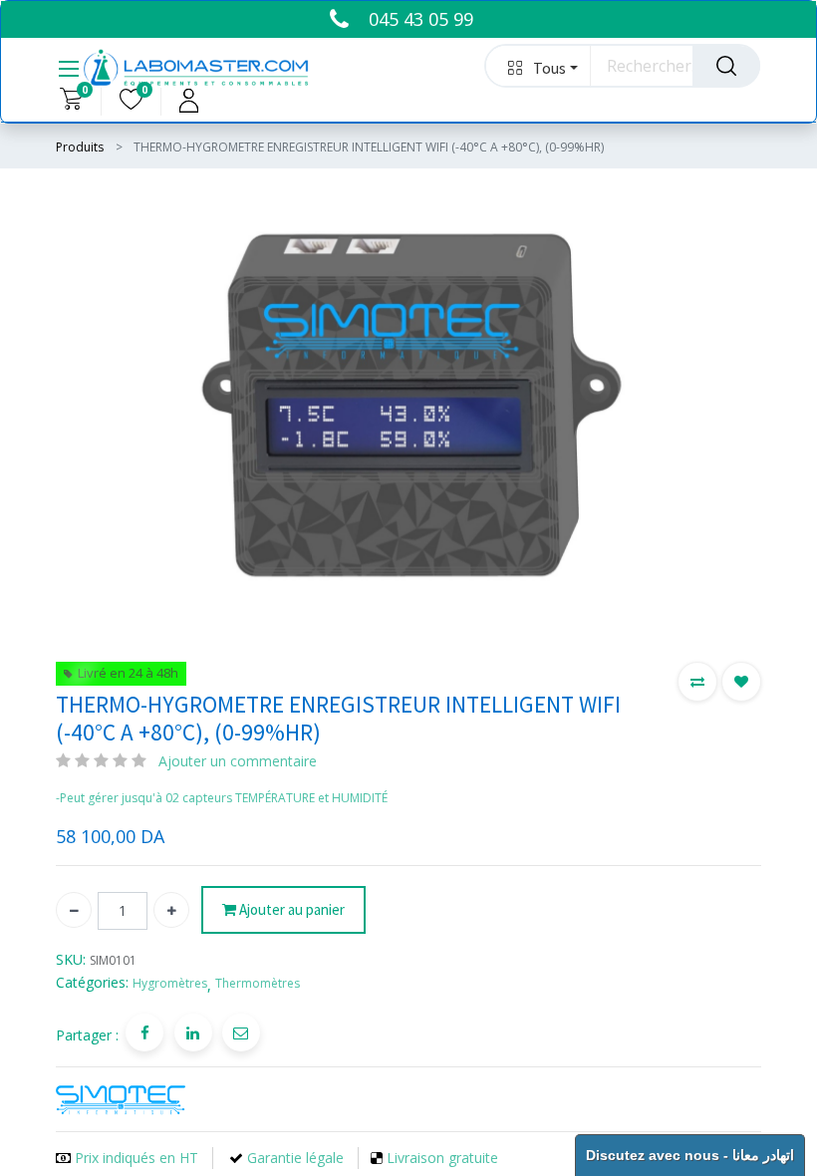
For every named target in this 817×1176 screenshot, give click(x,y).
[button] (538, 66)
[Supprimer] (74, 910)
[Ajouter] (171, 910)
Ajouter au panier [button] (290, 909)
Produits (80, 147)
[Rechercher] (726, 66)
